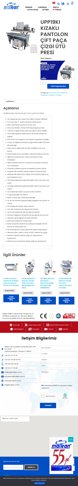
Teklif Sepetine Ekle (58, 86)
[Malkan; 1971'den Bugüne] (14, 6)
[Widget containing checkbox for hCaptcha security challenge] (54, 396)
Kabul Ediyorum (39, 483)
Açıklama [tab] (10, 101)
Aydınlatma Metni (50, 385)
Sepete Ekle (9, 291)
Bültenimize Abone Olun (11, 461)
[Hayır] (76, 481)
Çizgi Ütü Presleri (55, 95)
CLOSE (70, 439)
